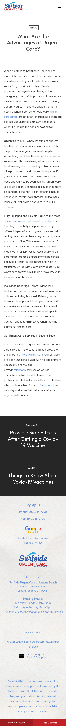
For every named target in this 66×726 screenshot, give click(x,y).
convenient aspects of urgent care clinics (29, 221)
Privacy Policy (32, 632)
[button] (60, 6)
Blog (33, 27)
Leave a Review (33, 542)
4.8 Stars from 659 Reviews (33, 537)
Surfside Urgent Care (30, 354)
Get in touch (47, 385)
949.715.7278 (40, 711)
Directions (49, 722)
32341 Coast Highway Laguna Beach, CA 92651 (33, 586)
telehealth (20, 370)
